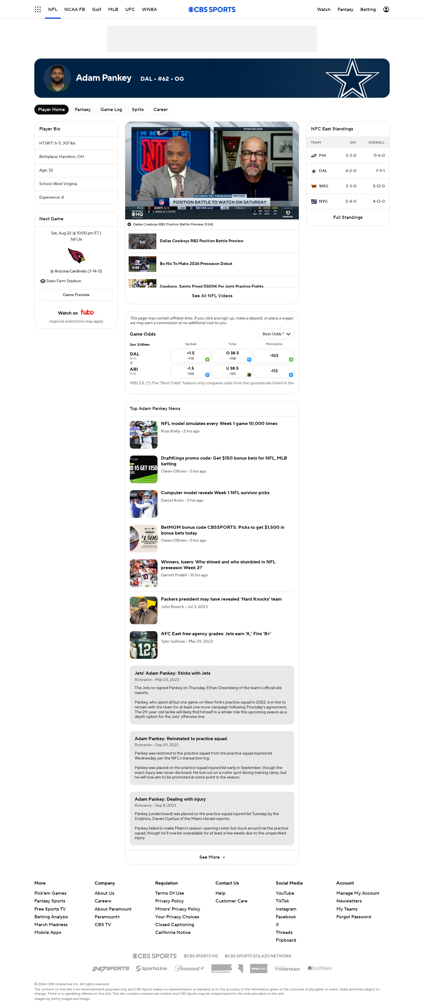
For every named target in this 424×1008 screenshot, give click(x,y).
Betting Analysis (51, 917)
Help (220, 893)
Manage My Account (357, 893)
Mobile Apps (47, 932)
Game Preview (76, 295)
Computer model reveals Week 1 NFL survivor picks (215, 493)
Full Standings (348, 217)
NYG (323, 201)
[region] (212, 170)
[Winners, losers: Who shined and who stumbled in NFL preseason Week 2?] (143, 573)
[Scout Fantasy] (287, 968)
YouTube (285, 893)
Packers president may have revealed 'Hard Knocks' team (221, 599)
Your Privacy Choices (177, 917)
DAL (323, 171)
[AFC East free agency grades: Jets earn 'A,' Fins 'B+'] (143, 645)
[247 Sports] (111, 967)
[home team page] (76, 255)
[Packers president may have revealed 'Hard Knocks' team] (143, 610)
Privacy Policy (169, 901)
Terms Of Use (169, 893)
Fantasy (83, 109)
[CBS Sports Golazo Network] (258, 955)
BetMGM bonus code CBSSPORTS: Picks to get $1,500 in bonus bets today (222, 530)
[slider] (212, 202)
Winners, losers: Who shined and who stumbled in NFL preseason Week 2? (218, 564)
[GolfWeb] (320, 968)
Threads (284, 932)
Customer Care (231, 901)
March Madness (50, 925)
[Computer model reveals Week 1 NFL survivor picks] (143, 504)
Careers (103, 901)
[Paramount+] (189, 967)
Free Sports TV (50, 909)
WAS (323, 186)
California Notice (173, 932)
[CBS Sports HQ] (201, 955)
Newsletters (349, 901)
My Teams (346, 909)
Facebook (286, 917)
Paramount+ (107, 917)
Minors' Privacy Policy (177, 909)
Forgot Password (353, 917)
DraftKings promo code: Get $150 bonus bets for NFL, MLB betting (224, 461)
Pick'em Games (50, 893)
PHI (322, 155)
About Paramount (113, 909)
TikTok (282, 901)
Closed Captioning (174, 925)
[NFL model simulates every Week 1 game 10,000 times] (143, 435)
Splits (138, 109)
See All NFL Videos (212, 296)
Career (160, 109)
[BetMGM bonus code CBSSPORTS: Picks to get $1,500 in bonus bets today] (143, 538)
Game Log (111, 109)
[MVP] (258, 966)
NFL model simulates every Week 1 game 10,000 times (219, 423)
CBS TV (103, 925)
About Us (104, 893)
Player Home (51, 109)
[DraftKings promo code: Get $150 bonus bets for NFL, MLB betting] (143, 469)
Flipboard (286, 940)
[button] (38, 9)
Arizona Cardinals (71, 271)
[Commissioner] (227, 966)
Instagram (286, 909)
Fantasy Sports (49, 901)
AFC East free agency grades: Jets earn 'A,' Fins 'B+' (216, 634)
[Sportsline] (151, 968)
